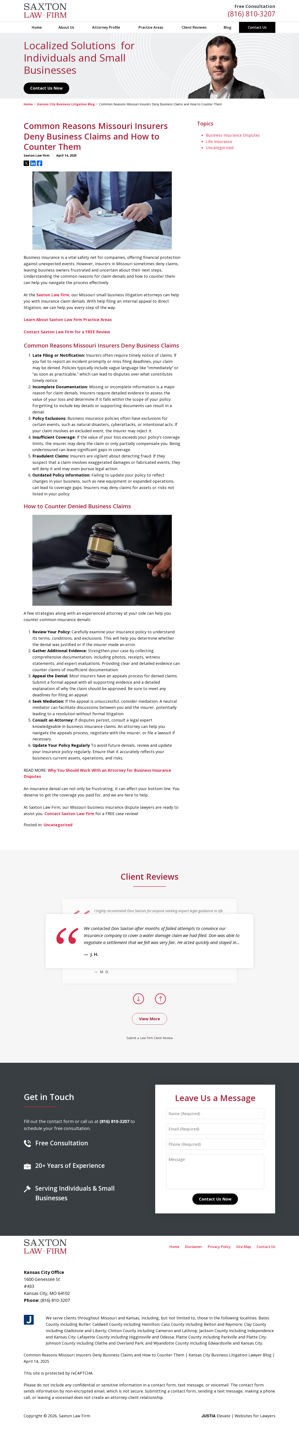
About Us (66, 27)
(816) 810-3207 (251, 13)
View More (149, 1018)
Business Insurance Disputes (233, 135)
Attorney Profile (106, 27)
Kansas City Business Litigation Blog (66, 104)
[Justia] (29, 1320)
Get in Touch (49, 1096)
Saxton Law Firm (52, 294)
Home (37, 27)
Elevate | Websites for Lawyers (238, 1415)
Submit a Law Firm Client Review (150, 1038)
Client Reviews (194, 27)
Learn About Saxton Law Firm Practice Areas (68, 319)
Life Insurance (219, 141)
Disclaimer (193, 1246)
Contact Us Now (46, 88)
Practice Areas (151, 27)
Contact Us (257, 27)
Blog (227, 27)
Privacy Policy (219, 1246)
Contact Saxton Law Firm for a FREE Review (67, 331)
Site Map (243, 1246)
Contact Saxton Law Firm (69, 813)
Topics (205, 123)
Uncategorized (57, 824)
